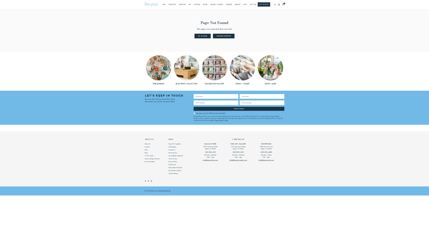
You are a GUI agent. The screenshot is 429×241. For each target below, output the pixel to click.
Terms (226, 120)
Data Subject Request (175, 167)
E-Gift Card (172, 165)
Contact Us (171, 150)
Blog (146, 153)
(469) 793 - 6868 (266, 152)
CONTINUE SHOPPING (223, 36)
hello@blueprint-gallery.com (238, 160)
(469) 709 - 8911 (238, 152)
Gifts (245, 4)
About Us (147, 144)
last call (253, 4)
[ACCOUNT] (279, 4)
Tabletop (229, 4)
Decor (205, 4)
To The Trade (149, 156)
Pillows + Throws (216, 4)
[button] (283, 4)
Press (146, 150)
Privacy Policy (219, 120)
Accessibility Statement (175, 156)
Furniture (182, 4)
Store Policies (172, 153)
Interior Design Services (152, 159)
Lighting (197, 4)
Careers (147, 147)
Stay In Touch (239, 109)
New (164, 4)
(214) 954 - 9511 (210, 152)
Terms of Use (172, 159)
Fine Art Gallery (150, 162)
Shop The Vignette (174, 144)
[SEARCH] (275, 4)
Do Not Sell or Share (174, 170)
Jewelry (237, 4)
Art (190, 4)
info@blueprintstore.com (210, 160)
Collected (172, 4)
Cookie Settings (173, 173)
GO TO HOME (202, 36)
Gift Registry (264, 4)
